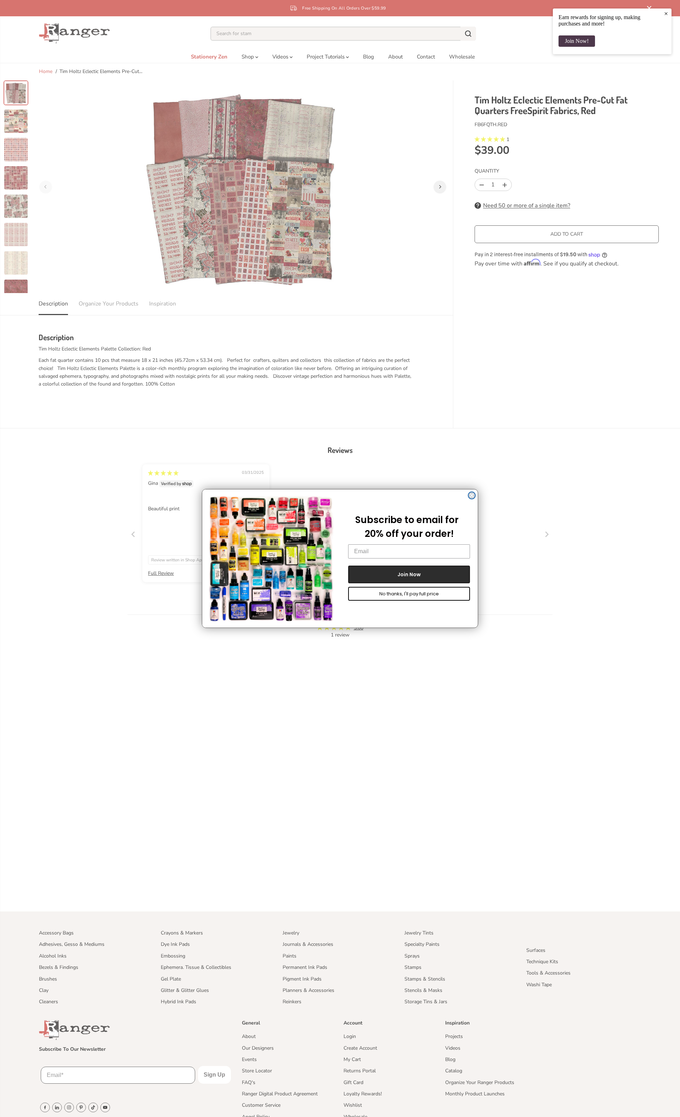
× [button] (666, 13)
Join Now (409, 574)
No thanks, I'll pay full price (409, 593)
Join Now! (577, 41)
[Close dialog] (471, 495)
